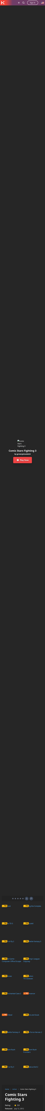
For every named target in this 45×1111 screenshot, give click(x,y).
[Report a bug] (27, 898)
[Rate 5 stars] (23, 899)
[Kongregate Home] (2, 2)
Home (7, 1089)
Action (14, 1089)
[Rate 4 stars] (20, 899)
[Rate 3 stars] (18, 899)
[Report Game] (31, 898)
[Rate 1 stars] (13, 899)
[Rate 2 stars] (15, 899)
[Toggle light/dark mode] (19, 2)
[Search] (23, 3)
